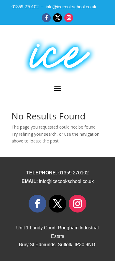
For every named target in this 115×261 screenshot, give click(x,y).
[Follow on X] (57, 17)
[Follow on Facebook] (46, 17)
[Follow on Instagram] (68, 17)
